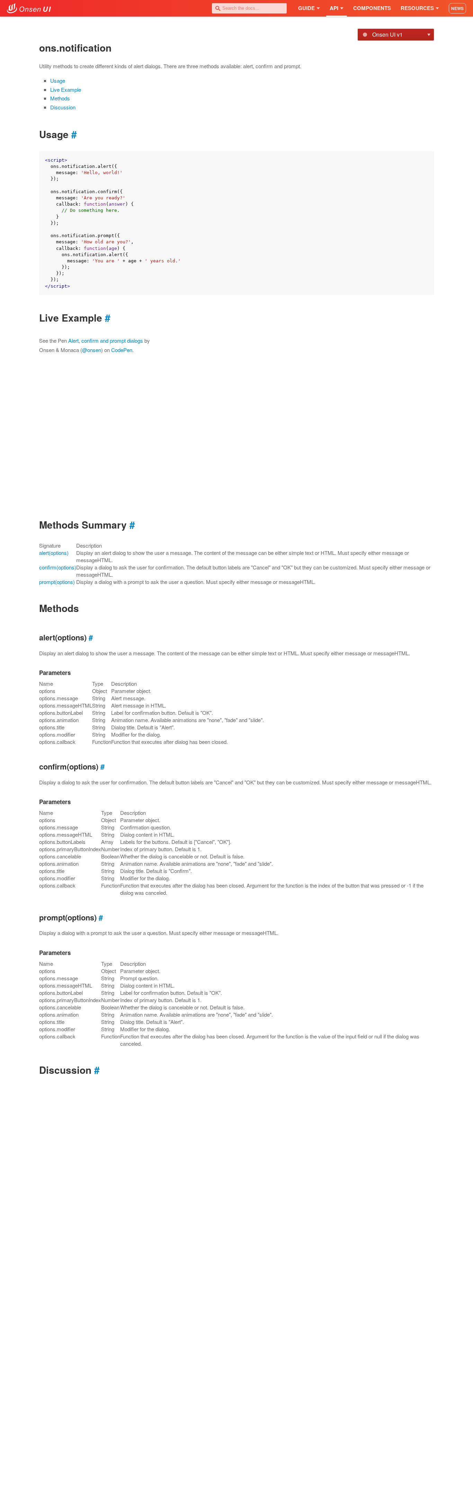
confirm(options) (57, 567)
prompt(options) (57, 581)
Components (372, 8)
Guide (306, 8)
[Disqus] (236, 1173)
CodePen (121, 349)
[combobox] (249, 8)
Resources (417, 8)
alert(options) (54, 552)
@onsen (91, 349)
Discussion (62, 107)
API (334, 8)
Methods (60, 98)
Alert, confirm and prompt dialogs (105, 340)
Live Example (65, 89)
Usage (57, 80)
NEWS (457, 8)
